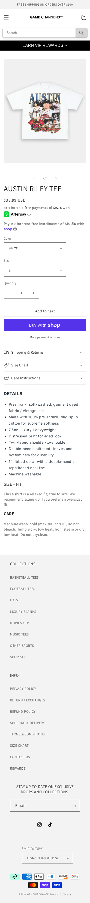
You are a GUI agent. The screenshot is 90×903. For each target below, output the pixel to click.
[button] (6, 17)
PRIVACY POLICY (23, 688)
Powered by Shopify (61, 894)
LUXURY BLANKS (23, 611)
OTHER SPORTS (22, 645)
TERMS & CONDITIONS (27, 734)
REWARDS (18, 768)
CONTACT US (20, 757)
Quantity (10, 283)
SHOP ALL (18, 657)
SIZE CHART (19, 745)
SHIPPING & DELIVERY (27, 723)
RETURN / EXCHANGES (27, 700)
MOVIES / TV (19, 623)
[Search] (81, 32)
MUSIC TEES (19, 634)
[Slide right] (56, 178)
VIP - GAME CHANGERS (38, 894)
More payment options (45, 337)
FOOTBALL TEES (22, 588)
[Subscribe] (74, 806)
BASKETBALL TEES (24, 577)
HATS (14, 600)
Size (7, 260)
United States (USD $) (42, 858)
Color (7, 238)
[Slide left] (34, 178)
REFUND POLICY (23, 711)
